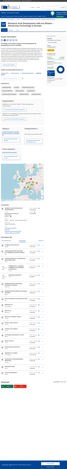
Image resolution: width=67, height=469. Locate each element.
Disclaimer (3, 200)
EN (4, 40)
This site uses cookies (7, 464)
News (35, 16)
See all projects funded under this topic (11, 139)
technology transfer (36, 94)
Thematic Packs (9, 16)
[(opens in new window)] (11, 6)
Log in (32, 7)
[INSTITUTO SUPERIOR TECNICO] (14, 192)
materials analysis (20, 90)
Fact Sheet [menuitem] (4, 30)
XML (8, 386)
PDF (21, 386)
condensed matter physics (28, 73)
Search (44, 16)
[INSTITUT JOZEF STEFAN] (31, 185)
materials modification (7, 90)
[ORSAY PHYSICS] (25, 187)
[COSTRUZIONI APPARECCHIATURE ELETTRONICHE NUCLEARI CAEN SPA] (28, 187)
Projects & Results (18, 16)
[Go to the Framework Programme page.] (3, 24)
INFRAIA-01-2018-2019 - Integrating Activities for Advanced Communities (10, 132)
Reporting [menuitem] (11, 30)
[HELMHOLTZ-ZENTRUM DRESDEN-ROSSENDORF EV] (31, 179)
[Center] (42, 196)
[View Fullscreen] (42, 191)
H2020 (18, 19)
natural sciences (5, 73)
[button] (38, 7)
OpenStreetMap (10, 199)
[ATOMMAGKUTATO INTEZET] (37, 183)
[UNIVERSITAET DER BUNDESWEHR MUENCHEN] (29, 182)
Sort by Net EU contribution (22, 241)
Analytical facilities (6, 87)
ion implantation (31, 90)
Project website (52, 42)
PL (16, 40)
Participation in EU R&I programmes (16, 231)
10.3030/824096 (50, 47)
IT (13, 40)
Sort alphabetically (5, 240)
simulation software (24, 94)
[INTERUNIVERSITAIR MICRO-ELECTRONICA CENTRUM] (24, 179)
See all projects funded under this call (11, 157)
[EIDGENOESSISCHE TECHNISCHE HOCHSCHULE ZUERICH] (27, 183)
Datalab (39, 16)
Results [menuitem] (17, 30)
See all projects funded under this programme (14, 109)
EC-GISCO (21, 199)
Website (11, 229)
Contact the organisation (15, 228)
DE (1, 40)
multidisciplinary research (28, 87)
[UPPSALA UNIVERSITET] (34, 167)
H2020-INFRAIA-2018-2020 (9, 152)
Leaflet (2, 199)
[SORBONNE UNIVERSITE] (22, 181)
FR (10, 40)
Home (3, 16)
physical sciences (15, 73)
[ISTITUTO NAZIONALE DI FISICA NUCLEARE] (30, 189)
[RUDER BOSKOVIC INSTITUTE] (32, 185)
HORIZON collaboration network (16, 232)
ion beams (16, 87)
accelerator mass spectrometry (9, 94)
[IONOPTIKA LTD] (20, 179)
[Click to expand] (43, 245)
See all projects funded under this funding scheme (33, 141)
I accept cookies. (50, 463)
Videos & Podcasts (28, 16)
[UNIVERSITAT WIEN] (33, 182)
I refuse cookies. (50, 466)
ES (7, 40)
